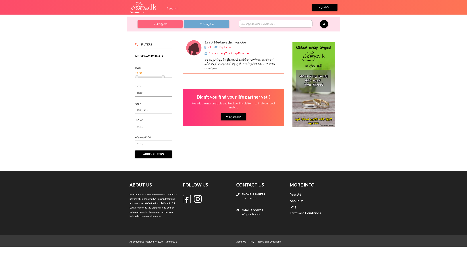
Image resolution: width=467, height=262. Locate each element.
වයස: (138, 68)
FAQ (252, 241)
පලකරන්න (234, 116)
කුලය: (138, 103)
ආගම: (138, 86)
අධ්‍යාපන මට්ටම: (143, 137)
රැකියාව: (139, 120)
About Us (241, 241)
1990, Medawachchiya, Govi (225, 42)
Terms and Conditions (269, 241)
